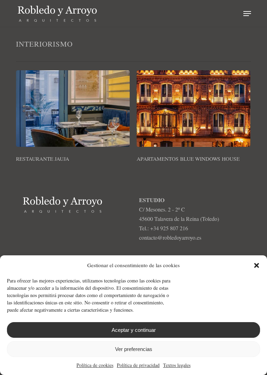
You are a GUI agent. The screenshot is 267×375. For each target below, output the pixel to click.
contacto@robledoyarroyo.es (170, 237)
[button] (256, 265)
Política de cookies (94, 365)
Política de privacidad (138, 365)
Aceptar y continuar (134, 330)
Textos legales (177, 365)
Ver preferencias (133, 349)
